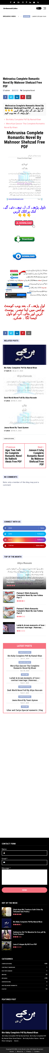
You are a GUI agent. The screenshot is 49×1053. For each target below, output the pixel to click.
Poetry (4, 989)
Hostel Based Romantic (9, 985)
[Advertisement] (24, 45)
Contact (36, 1051)
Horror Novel (6, 981)
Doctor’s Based (7, 971)
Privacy (28, 1051)
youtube (18, 16)
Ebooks (4, 974)
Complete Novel (29, 90)
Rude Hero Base (25, 662)
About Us (20, 1051)
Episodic (4, 978)
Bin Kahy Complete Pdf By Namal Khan (23, 119)
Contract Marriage (8, 967)
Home (12, 1051)
